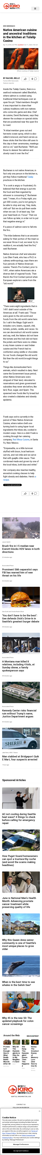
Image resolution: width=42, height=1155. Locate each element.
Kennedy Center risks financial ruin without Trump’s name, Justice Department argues (19, 713)
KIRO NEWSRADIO (9, 26)
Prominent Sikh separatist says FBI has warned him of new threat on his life (20, 572)
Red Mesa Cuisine (21, 439)
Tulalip (30, 177)
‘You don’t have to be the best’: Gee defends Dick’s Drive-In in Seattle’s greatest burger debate (20, 618)
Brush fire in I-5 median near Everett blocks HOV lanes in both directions (21, 548)
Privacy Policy (11, 1133)
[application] (21, 294)
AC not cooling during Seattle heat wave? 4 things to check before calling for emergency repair (19, 819)
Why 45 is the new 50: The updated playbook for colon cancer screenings (17, 1020)
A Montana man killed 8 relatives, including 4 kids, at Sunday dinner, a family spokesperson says (18, 666)
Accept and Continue (20, 1151)
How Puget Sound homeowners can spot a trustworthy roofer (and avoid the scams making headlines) (20, 861)
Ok (39, 1111)
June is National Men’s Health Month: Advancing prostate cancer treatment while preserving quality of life (19, 903)
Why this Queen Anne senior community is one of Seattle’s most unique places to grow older (19, 944)
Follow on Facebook (21, 1107)
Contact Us (21, 1104)
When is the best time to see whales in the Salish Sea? (18, 983)
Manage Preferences (21, 1144)
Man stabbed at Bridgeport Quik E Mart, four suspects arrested (20, 758)
